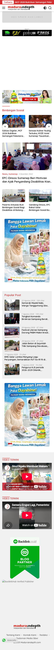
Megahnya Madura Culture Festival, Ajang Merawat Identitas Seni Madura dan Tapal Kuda (40, 133)
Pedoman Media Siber (27, 638)
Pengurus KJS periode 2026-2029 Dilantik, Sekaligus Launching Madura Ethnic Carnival (33, 368)
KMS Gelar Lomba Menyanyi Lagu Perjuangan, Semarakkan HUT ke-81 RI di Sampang (24, 358)
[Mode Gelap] (45, 7)
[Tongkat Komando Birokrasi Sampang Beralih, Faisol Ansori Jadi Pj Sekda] (12, 318)
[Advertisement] (27, 62)
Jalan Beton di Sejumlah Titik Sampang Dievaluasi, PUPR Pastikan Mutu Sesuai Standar (35, 344)
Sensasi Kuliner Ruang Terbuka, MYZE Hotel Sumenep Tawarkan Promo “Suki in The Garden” (13, 133)
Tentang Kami (13, 635)
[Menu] (4, 7)
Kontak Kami (29, 635)
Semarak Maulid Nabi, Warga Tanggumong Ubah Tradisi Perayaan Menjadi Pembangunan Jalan (35, 304)
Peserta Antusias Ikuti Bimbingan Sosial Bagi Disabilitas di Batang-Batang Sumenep (13, 207)
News (5, 174)
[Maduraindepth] (20, 7)
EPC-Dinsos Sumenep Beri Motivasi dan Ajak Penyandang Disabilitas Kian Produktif (26, 181)
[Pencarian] (50, 7)
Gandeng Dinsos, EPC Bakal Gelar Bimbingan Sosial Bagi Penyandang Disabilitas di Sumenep (40, 207)
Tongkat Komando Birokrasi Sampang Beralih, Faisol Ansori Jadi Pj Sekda (35, 317)
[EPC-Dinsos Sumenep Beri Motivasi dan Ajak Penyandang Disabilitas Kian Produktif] (27, 156)
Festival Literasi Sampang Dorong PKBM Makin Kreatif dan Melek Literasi (36, 331)
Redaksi (44, 635)
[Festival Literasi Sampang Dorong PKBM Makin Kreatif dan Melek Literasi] (12, 332)
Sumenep (13, 174)
